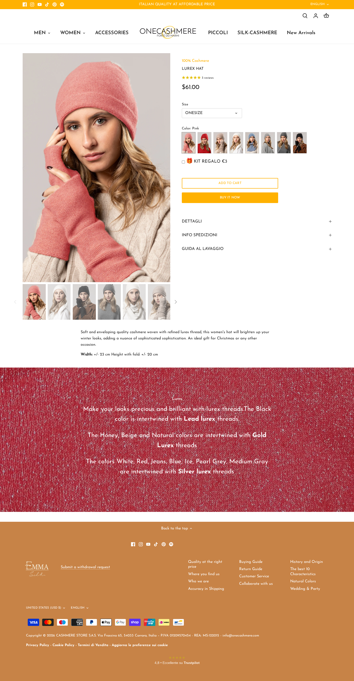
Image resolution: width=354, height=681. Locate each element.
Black (300, 142)
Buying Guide (250, 562)
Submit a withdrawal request (85, 567)
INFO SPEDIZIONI (199, 235)
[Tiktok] (47, 4)
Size (185, 104)
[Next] (163, 168)
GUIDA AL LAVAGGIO (202, 249)
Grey (284, 142)
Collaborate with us (256, 584)
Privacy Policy (37, 645)
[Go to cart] (326, 15)
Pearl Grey (268, 142)
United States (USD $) (43, 607)
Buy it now (230, 197)
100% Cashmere (195, 61)
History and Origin (306, 562)
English (317, 4)
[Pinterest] (54, 4)
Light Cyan (252, 142)
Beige (220, 142)
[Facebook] (25, 4)
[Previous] (30, 168)
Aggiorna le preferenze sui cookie (140, 645)
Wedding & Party (305, 589)
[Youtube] (40, 4)
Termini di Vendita (93, 645)
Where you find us (204, 574)
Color (186, 128)
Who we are (198, 581)
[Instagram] (32, 4)
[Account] (315, 15)
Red (204, 142)
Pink (188, 142)
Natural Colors (303, 581)
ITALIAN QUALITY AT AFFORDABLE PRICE (177, 4)
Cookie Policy (63, 645)
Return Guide (250, 569)
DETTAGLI (192, 221)
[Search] (305, 15)
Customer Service (254, 576)
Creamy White (236, 142)
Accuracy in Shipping (206, 589)
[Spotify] (62, 4)
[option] (96, 167)
